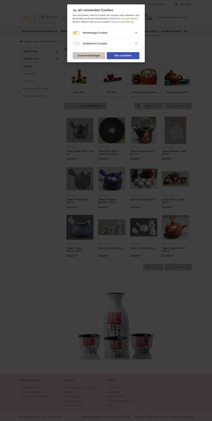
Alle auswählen (123, 55)
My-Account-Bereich (127, 18)
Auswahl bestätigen (89, 55)
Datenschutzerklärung (122, 21)
